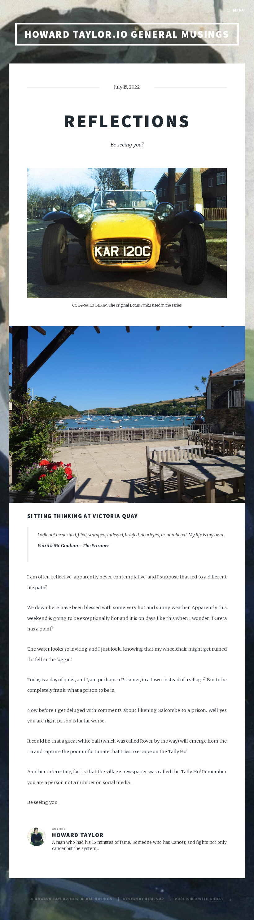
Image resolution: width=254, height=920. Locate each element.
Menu (239, 10)
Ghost (216, 898)
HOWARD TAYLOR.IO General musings (126, 34)
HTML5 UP (154, 898)
